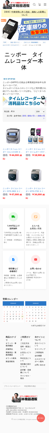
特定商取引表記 (30, 386)
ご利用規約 (39, 352)
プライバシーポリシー (12, 386)
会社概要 (38, 356)
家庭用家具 (10, 361)
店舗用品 (9, 349)
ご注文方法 (24, 343)
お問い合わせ (40, 365)
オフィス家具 (11, 358)
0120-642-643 (20, 428)
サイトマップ (40, 349)
